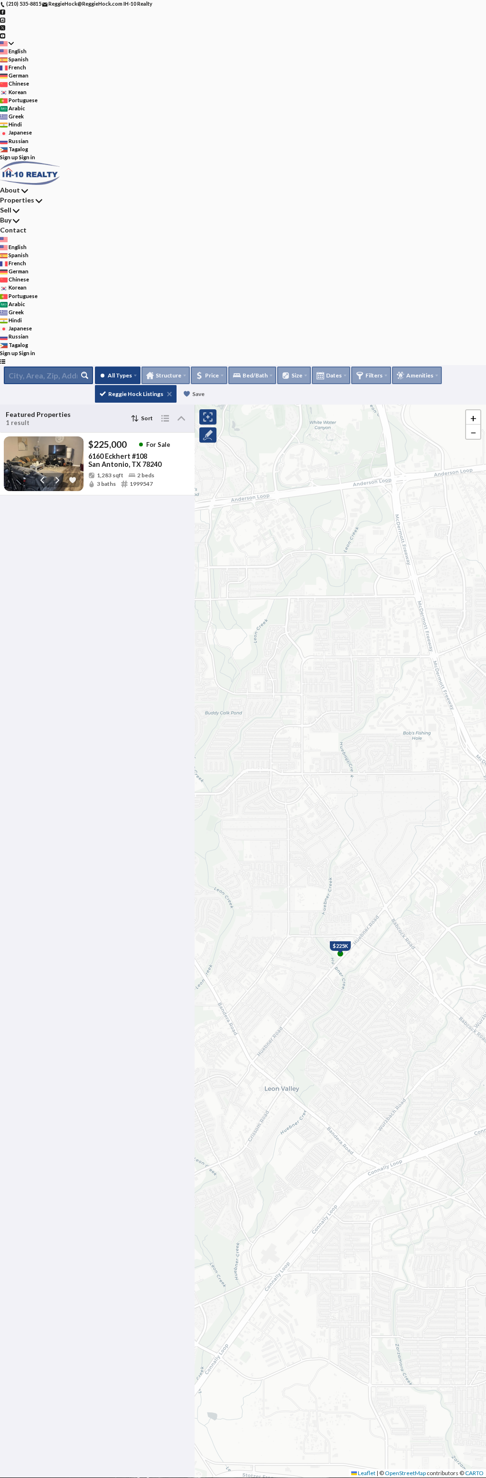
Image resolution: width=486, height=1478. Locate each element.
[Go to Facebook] (2, 12)
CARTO (474, 1473)
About (10, 190)
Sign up (9, 157)
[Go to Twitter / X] (2, 27)
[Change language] (7, 43)
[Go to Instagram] (2, 19)
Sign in (27, 157)
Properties (17, 200)
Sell (5, 210)
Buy (5, 220)
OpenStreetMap (405, 1473)
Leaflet (366, 1473)
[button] (473, 417)
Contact (13, 230)
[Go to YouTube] (2, 35)
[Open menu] (2, 361)
